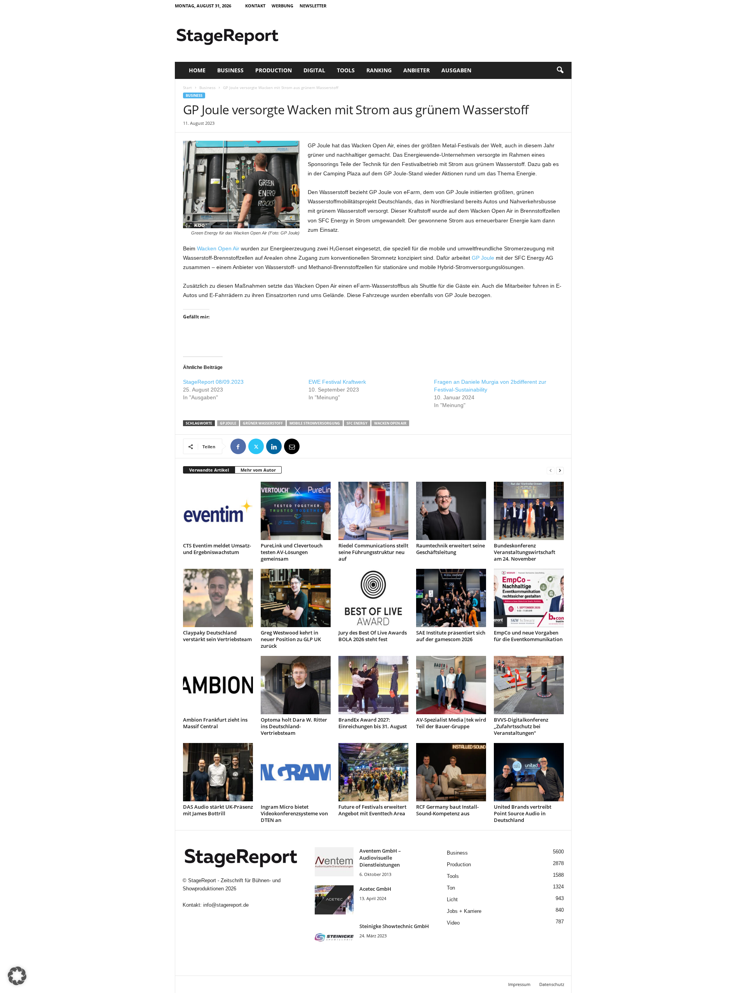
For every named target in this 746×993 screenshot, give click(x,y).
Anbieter (416, 70)
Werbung (282, 6)
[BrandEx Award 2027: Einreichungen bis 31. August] (373, 685)
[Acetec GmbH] (334, 899)
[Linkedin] (274, 446)
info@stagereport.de (226, 905)
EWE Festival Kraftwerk (337, 382)
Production (273, 70)
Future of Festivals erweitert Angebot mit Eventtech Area (372, 810)
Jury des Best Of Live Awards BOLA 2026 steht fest (372, 636)
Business (230, 70)
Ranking (379, 70)
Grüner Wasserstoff (263, 423)
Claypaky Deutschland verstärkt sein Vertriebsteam (217, 636)
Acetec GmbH (375, 888)
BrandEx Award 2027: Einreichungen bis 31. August (372, 723)
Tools (346, 70)
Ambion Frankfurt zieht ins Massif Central (215, 723)
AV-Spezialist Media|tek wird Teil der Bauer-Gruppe (451, 723)
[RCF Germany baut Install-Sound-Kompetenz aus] (451, 772)
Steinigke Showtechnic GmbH (394, 926)
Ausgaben (456, 70)
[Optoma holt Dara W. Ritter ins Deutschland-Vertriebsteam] (296, 685)
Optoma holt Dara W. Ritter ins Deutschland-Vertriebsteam (294, 726)
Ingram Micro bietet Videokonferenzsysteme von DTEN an (294, 813)
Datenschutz (551, 984)
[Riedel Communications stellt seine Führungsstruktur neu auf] (373, 511)
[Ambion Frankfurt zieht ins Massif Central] (218, 685)
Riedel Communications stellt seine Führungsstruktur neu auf (373, 552)
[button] (559, 70)
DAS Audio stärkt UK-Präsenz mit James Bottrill (218, 810)
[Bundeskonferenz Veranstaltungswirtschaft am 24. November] (529, 511)
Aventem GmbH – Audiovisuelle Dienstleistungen (380, 857)
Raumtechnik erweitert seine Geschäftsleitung (450, 549)
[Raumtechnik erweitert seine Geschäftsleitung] (451, 511)
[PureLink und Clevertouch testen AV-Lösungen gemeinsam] (296, 511)
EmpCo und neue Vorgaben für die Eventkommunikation (528, 636)
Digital (314, 70)
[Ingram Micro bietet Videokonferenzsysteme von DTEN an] (296, 772)
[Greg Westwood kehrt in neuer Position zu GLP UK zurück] (296, 598)
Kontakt (255, 6)
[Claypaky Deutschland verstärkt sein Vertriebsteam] (218, 598)
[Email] (292, 446)
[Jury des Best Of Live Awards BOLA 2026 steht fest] (373, 598)
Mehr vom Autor (258, 470)
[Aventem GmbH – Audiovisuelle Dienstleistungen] (334, 861)
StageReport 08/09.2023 (213, 382)
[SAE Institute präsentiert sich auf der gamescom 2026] (451, 598)
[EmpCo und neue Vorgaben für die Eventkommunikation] (529, 598)
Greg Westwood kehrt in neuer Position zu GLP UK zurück (291, 639)
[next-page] (560, 470)
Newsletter (313, 6)
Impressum (519, 984)
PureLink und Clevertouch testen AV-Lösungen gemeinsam (291, 552)
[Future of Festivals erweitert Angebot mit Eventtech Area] (373, 772)
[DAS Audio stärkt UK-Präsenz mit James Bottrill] (218, 772)
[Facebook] (238, 446)
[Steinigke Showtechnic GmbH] (334, 937)
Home (197, 70)
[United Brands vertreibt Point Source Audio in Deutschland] (529, 772)
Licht (452, 899)
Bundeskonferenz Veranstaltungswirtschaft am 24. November (524, 552)
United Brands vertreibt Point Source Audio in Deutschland (522, 813)
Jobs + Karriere (464, 911)
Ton (451, 888)
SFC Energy (357, 423)
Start (187, 87)
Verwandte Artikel (209, 470)
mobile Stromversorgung (314, 423)
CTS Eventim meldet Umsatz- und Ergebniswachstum (217, 549)
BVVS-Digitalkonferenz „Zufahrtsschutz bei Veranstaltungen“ (521, 726)
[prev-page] (550, 470)
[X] (256, 446)
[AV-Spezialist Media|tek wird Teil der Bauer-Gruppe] (451, 685)
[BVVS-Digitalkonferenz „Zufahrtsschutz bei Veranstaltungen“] (529, 685)
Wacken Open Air (218, 248)
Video (453, 923)
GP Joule (483, 258)
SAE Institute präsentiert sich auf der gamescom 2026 (450, 636)
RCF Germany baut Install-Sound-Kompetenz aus (447, 810)
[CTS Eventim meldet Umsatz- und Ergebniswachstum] (218, 511)
